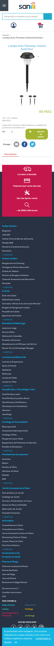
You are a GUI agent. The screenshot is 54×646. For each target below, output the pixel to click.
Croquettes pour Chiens (13, 529)
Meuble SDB (7, 243)
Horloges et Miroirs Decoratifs (15, 267)
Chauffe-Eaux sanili (11, 394)
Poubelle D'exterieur (11, 513)
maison (5, 609)
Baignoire (6, 231)
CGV (4, 596)
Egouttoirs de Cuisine (11, 316)
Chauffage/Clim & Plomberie (10, 614)
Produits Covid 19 (11, 556)
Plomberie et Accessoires (15, 454)
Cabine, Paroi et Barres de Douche (17, 239)
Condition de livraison (11, 592)
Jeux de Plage (8, 574)
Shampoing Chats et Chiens (14, 537)
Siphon (5, 463)
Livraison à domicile (27, 174)
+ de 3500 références (27, 210)
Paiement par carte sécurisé (27, 186)
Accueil (6, 35)
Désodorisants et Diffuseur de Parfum (19, 344)
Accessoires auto (11, 553)
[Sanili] (27, 5)
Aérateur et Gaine (10, 471)
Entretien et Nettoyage (13, 323)
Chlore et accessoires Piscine (15, 566)
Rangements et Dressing (13, 263)
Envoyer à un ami (17, 144)
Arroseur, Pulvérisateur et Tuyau (17, 501)
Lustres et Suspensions (12, 362)
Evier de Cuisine (9, 295)
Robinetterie (30, 605)
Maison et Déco (10, 258)
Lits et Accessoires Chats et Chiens (18, 533)
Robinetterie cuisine (11, 299)
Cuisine (6, 291)
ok (16, 642)
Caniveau (6, 459)
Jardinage (30, 615)
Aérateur (6, 410)
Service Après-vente (27, 198)
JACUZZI (6, 235)
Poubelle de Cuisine (10, 311)
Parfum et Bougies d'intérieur (15, 275)
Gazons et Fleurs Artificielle (14, 505)
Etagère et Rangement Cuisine (16, 307)
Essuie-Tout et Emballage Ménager (18, 348)
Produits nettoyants (11, 340)
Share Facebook (25, 144)
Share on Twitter (33, 144)
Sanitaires (6, 251)
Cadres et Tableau (10, 271)
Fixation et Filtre (9, 467)
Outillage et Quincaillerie (15, 422)
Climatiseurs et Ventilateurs (15, 406)
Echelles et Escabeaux (12, 447)
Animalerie (7, 520)
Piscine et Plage (10, 561)
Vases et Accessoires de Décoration (18, 279)
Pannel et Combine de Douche (15, 247)
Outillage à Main (9, 435)
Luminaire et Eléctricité (14, 357)
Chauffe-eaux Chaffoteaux (14, 402)
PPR (4, 479)
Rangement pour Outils (12, 439)
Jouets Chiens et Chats (12, 541)
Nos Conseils (9, 601)
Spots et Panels (9, 366)
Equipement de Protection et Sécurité (19, 443)
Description (10, 154)
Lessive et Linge (9, 328)
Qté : (4, 131)
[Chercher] (47, 16)
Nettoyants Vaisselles (12, 336)
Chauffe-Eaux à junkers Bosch (15, 398)
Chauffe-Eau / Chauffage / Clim (18, 389)
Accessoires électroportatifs (15, 431)
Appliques (6, 370)
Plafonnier (6, 374)
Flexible (5, 475)
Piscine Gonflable (10, 570)
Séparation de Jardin (12, 509)
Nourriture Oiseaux (10, 545)
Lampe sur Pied (9, 382)
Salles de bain (9, 226)
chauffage (7, 414)
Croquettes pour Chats (12, 525)
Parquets (6, 283)
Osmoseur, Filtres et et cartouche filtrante (21, 303)
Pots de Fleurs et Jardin (13, 493)
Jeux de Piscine (9, 578)
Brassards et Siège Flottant (14, 582)
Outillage (29, 609)
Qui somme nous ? (10, 588)
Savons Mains (8, 332)
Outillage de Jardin (11, 497)
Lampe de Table (9, 378)
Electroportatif (9, 427)
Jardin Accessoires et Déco (16, 488)
